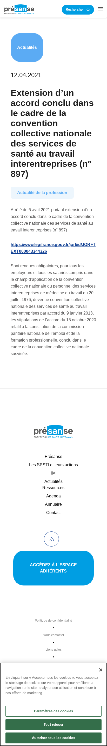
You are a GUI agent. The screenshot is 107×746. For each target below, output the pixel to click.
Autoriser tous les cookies (53, 738)
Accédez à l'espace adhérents (53, 568)
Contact (53, 512)
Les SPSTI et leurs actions (53, 465)
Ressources (53, 487)
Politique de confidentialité (53, 620)
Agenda (53, 496)
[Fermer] (100, 670)
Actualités (27, 47)
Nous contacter (53, 635)
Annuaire (53, 504)
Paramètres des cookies (53, 711)
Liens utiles (53, 649)
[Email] (17, 371)
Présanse (53, 456)
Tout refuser (53, 725)
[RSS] (51, 539)
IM (53, 473)
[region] (53, 704)
